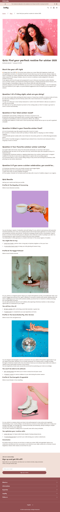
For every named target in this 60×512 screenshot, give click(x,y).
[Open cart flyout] (54, 8)
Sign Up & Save (24, 472)
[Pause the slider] (57, 4)
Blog (11, 13)
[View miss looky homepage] (5, 1)
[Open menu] (57, 8)
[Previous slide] (5, 4)
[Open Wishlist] (51, 8)
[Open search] (48, 8)
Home (4, 13)
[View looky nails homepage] (6, 8)
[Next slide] (55, 4)
